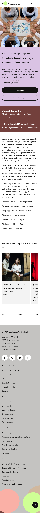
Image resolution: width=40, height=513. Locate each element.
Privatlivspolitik (8, 387)
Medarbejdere (7, 406)
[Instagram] (12, 358)
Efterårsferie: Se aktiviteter (13, 464)
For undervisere (8, 418)
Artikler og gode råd (10, 433)
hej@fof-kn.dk (12, 346)
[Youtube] (28, 358)
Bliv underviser (8, 414)
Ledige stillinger (8, 410)
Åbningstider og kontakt (12, 371)
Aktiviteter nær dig (10, 445)
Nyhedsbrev (7, 453)
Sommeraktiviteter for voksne (14, 468)
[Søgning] (31, 4)
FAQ (3, 379)
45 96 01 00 (10, 343)
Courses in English (9, 449)
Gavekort (5, 391)
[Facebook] (5, 358)
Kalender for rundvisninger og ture (16, 437)
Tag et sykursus (8, 480)
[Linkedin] (20, 358)
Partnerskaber (8, 422)
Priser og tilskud (8, 375)
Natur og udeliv (8, 476)
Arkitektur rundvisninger (12, 484)
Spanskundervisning (10, 472)
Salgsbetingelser (8, 383)
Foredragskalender (9, 441)
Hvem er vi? (6, 402)
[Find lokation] (26, 4)
